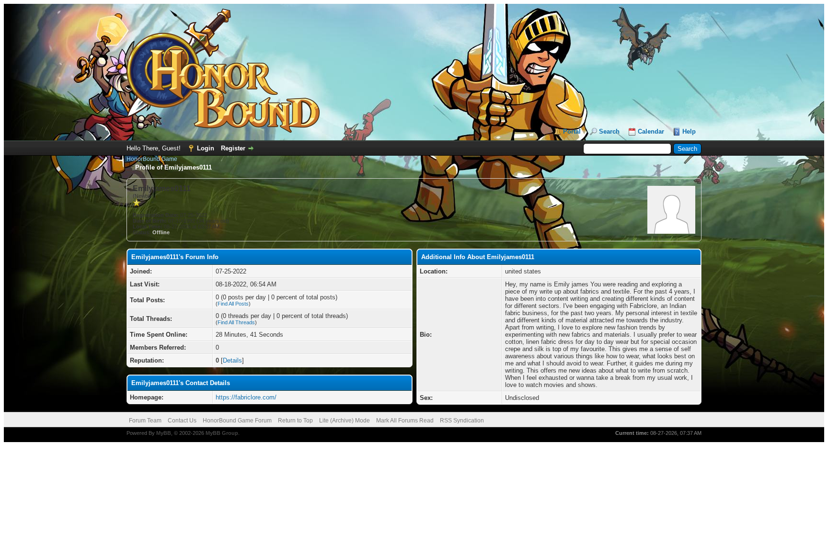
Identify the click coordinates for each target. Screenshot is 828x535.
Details (232, 360)
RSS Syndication (462, 420)
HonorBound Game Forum (237, 420)
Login (205, 148)
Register (233, 148)
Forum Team (145, 420)
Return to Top (295, 420)
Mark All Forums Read (405, 420)
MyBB (163, 433)
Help (689, 131)
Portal (572, 131)
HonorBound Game (151, 159)
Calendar (651, 131)
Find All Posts (233, 304)
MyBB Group (222, 433)
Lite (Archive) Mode (344, 420)
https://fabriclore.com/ (246, 397)
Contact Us (182, 420)
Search (609, 131)
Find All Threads (236, 322)
